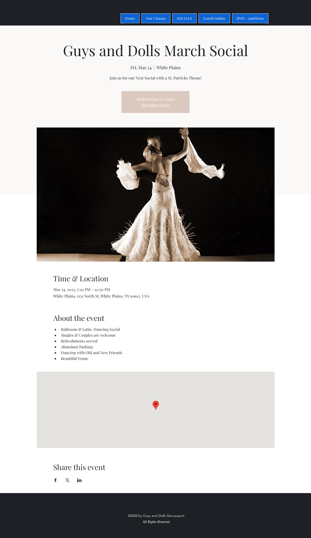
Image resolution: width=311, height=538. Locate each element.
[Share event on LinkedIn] (79, 480)
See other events (155, 104)
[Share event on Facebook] (55, 480)
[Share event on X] (67, 480)
